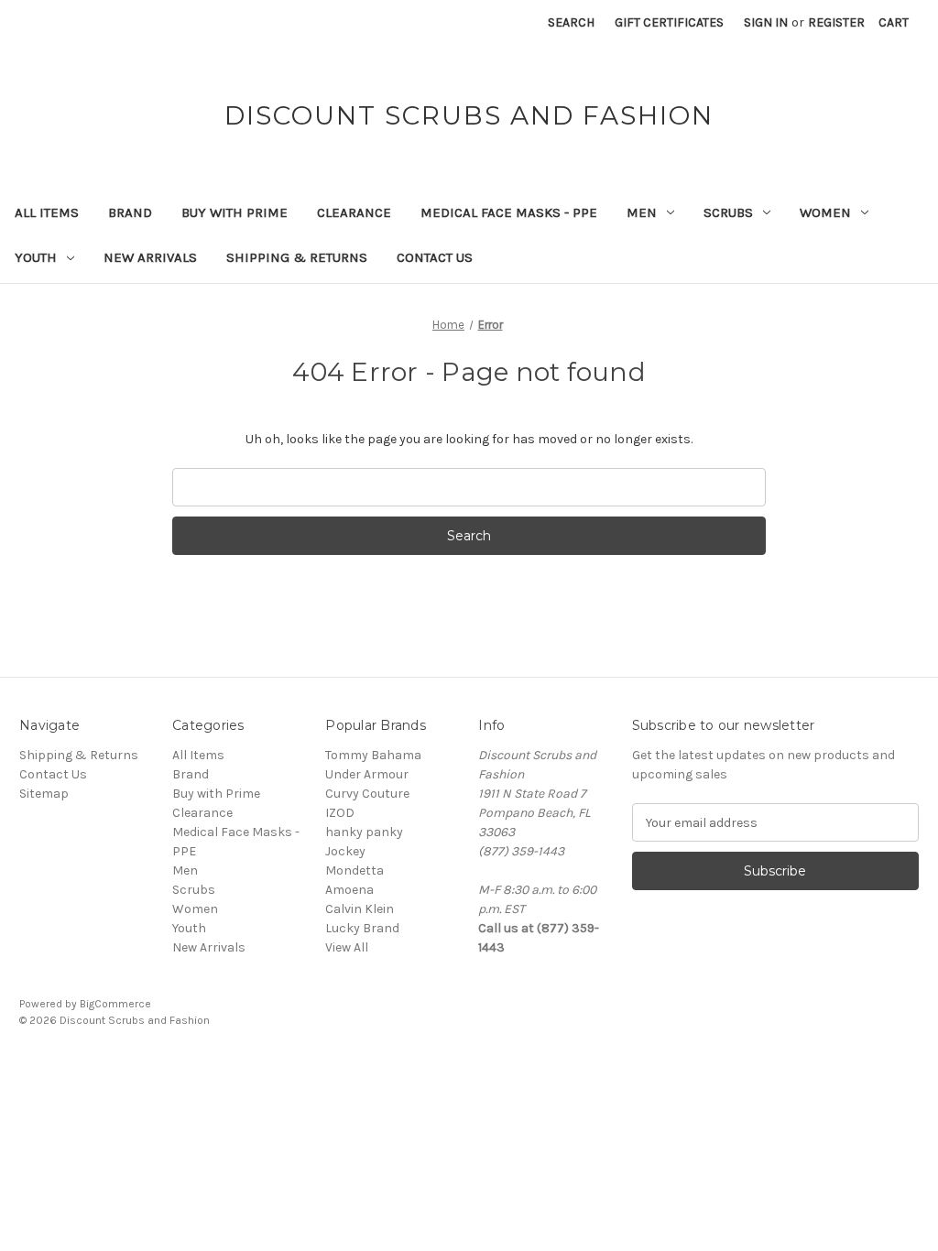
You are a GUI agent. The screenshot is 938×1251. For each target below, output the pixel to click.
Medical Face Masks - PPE (508, 212)
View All (346, 947)
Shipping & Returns (296, 257)
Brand (130, 212)
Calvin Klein (359, 909)
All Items (47, 212)
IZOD (339, 813)
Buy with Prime (234, 212)
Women (825, 212)
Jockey (345, 851)
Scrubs (728, 212)
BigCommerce (115, 1003)
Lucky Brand (362, 928)
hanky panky (364, 832)
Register (836, 22)
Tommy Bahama (373, 755)
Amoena (349, 889)
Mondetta (354, 870)
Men (642, 212)
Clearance (354, 212)
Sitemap (44, 793)
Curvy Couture (367, 793)
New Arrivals (150, 257)
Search (571, 22)
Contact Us (435, 257)
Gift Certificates (669, 22)
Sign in (766, 22)
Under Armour (367, 774)
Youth (36, 257)
